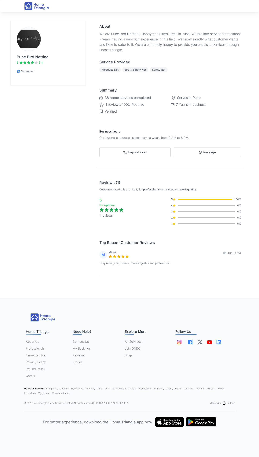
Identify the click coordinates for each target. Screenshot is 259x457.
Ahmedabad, (120, 388)
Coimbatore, (146, 388)
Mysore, (211, 388)
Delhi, (108, 388)
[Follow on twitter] (200, 341)
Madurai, (201, 388)
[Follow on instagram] (179, 342)
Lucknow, (189, 388)
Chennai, (65, 388)
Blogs (129, 355)
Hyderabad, (77, 388)
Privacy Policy (36, 362)
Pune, (100, 388)
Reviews (78, 355)
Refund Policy (35, 369)
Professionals (35, 348)
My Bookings (82, 348)
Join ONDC (132, 348)
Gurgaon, (159, 388)
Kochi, (178, 388)
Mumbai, (90, 388)
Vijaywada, (44, 393)
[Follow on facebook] (190, 342)
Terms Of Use (35, 355)
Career (30, 376)
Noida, (221, 388)
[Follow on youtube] (209, 342)
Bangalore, (52, 388)
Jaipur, (169, 388)
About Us (32, 341)
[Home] (40, 6)
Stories (77, 362)
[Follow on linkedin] (219, 342)
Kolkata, (133, 388)
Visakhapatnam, (60, 393)
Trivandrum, (30, 393)
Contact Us (81, 341)
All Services (133, 341)
